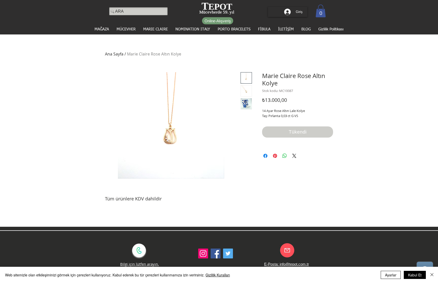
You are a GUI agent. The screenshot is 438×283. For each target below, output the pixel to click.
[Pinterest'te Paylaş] (275, 156)
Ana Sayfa (114, 54)
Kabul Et (415, 274)
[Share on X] (294, 156)
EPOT (220, 7)
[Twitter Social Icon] (228, 253)
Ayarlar (390, 274)
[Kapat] (432, 275)
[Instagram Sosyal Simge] (203, 253)
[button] (320, 11)
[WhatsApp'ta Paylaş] (285, 156)
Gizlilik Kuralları (218, 274)
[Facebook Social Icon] (216, 253)
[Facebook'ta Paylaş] (265, 156)
